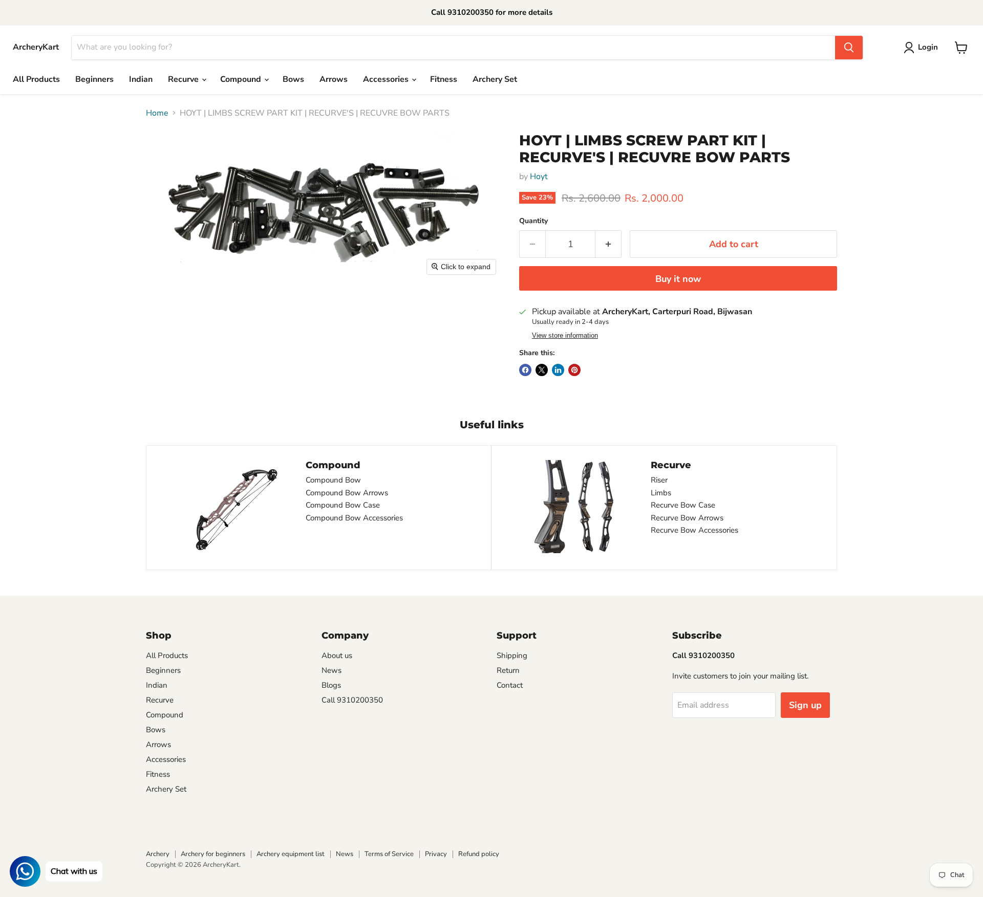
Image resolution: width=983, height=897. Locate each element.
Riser (659, 480)
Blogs (331, 685)
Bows (293, 79)
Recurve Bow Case (683, 505)
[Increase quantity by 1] (608, 244)
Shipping (512, 655)
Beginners (94, 79)
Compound (241, 79)
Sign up (805, 705)
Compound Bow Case (343, 505)
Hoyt (539, 176)
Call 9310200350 (352, 700)
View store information (565, 335)
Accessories (387, 79)
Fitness (443, 79)
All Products (36, 79)
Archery (157, 854)
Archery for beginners (213, 854)
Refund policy (478, 854)
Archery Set (495, 79)
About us (337, 655)
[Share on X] (542, 370)
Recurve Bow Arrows (687, 518)
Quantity (533, 221)
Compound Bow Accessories (354, 518)
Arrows (333, 79)
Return (508, 670)
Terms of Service (389, 854)
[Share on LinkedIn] (558, 370)
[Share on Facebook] (525, 370)
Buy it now (678, 279)
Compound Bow (333, 480)
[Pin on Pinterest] (574, 370)
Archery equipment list (291, 854)
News (331, 670)
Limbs (661, 493)
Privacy (436, 854)
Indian (141, 79)
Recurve (184, 79)
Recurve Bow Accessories (694, 530)
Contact (510, 685)
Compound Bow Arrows (347, 493)
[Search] (849, 47)
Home (157, 113)
